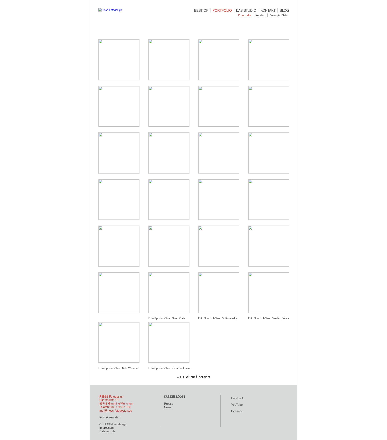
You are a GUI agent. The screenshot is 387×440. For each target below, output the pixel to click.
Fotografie (244, 15)
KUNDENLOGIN (174, 396)
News (167, 407)
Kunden (260, 15)
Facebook (237, 398)
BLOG (284, 10)
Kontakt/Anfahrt (109, 417)
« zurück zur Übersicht (193, 376)
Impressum (106, 427)
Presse (168, 404)
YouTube (237, 405)
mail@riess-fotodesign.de (115, 410)
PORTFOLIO (222, 10)
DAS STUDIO (246, 10)
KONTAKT (268, 10)
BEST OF (201, 10)
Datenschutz (107, 431)
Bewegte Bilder (279, 15)
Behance (237, 411)
